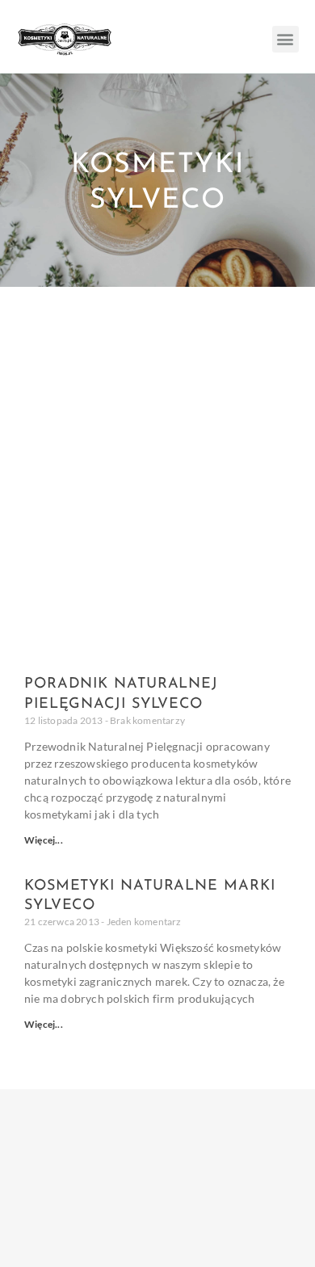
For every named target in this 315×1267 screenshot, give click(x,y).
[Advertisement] (157, 452)
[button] (285, 39)
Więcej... (43, 840)
